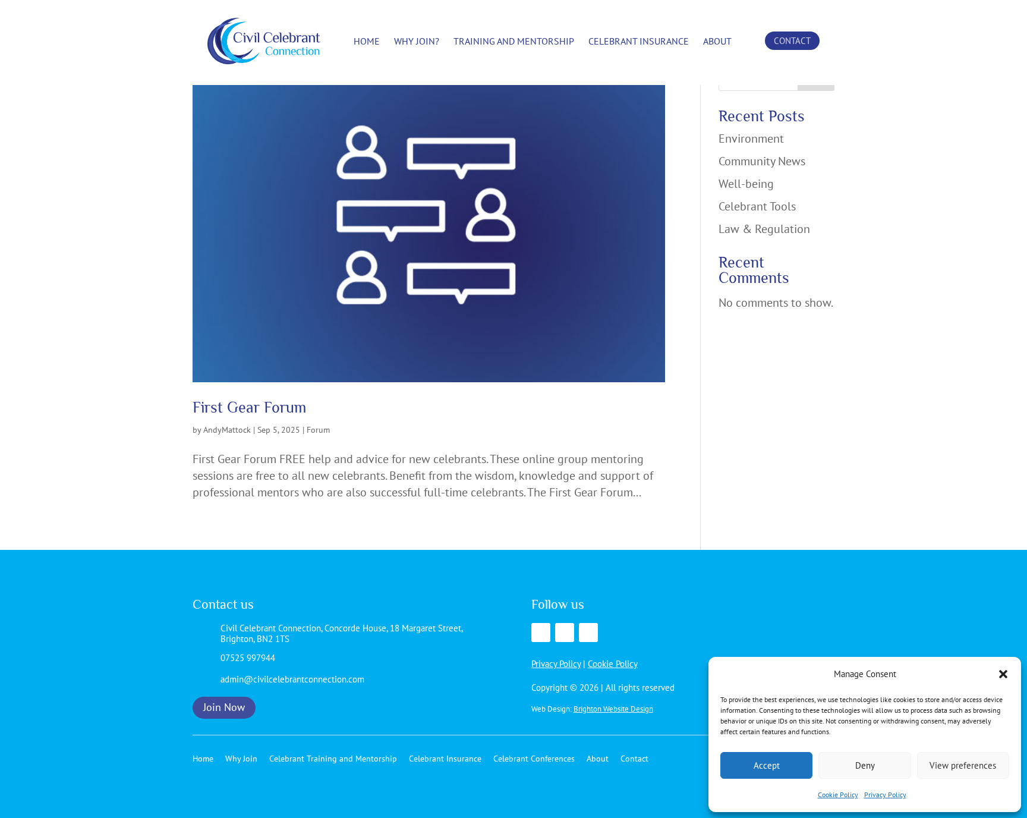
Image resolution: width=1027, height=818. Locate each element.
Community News (762, 161)
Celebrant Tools (757, 206)
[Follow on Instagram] (588, 632)
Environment (751, 138)
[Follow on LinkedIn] (564, 632)
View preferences (963, 765)
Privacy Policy (885, 794)
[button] (1003, 674)
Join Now (224, 707)
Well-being (746, 183)
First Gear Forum (249, 407)
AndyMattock (227, 429)
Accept (767, 765)
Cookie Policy (838, 794)
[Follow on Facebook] (540, 632)
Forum (318, 429)
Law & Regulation (764, 229)
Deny (865, 765)
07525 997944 (247, 657)
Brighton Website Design (613, 709)
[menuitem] (366, 41)
